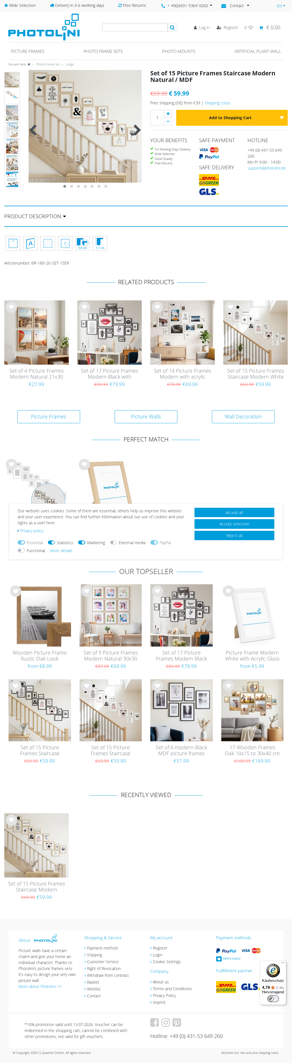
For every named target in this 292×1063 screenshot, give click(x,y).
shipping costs (217, 103)
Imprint (159, 1002)
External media (132, 542)
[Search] (172, 27)
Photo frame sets (103, 51)
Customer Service (103, 961)
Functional (36, 550)
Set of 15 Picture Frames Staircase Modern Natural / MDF (36, 887)
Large (69, 64)
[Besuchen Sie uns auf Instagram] (166, 1024)
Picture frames (27, 51)
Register (160, 948)
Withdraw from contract (108, 975)
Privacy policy (31, 530)
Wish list (11, 312)
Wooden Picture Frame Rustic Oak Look (40, 656)
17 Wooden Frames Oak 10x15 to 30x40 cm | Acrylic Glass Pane (252, 750)
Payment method (102, 948)
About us (161, 981)
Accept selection (234, 524)
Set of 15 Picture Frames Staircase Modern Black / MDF (40, 750)
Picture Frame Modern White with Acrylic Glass (252, 656)
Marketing (96, 542)
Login (157, 954)
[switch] (273, 998)
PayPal (165, 542)
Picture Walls (146, 416)
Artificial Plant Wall (258, 51)
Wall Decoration (243, 416)
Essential (35, 542)
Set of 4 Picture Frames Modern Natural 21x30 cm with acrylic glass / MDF (36, 374)
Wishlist (94, 989)
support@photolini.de (267, 168)
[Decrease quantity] (168, 122)
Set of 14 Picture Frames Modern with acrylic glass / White (182, 374)
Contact (94, 995)
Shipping (94, 954)
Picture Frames (48, 416)
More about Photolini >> (40, 986)
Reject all (234, 535)
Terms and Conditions (172, 988)
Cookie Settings (167, 961)
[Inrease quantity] (168, 114)
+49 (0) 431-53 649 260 (265, 153)
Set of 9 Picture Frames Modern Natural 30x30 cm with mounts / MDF (111, 656)
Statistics (65, 542)
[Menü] (282, 964)
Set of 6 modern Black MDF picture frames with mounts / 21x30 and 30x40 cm (181, 750)
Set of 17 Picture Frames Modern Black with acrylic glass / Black (109, 374)
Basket (93, 982)
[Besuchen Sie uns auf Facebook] (155, 1024)
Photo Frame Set (48, 64)
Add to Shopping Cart (230, 117)
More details (61, 550)
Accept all (234, 512)
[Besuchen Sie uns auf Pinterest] (177, 1024)
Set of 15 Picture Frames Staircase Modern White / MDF (255, 374)
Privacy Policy (164, 995)
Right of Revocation (104, 968)
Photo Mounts (178, 51)
